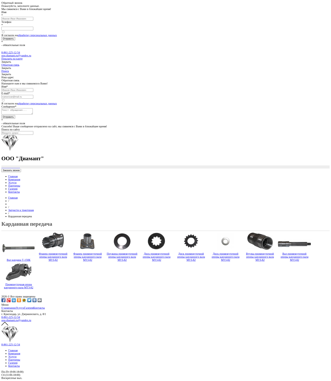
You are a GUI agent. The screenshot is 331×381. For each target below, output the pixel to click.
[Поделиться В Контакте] (34, 300)
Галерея (12, 188)
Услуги (12, 182)
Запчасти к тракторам (21, 210)
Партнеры (14, 185)
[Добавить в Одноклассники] (19, 300)
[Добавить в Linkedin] (14, 300)
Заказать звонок (11, 170)
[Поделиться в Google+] (9, 300)
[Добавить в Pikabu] (24, 300)
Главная (13, 176)
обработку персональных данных (37, 35)
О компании (8, 307)
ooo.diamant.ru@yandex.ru (16, 320)
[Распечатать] (40, 300)
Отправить (8, 38)
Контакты (14, 191)
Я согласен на (29, 35)
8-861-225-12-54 (10, 317)
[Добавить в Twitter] (29, 300)
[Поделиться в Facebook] (3, 300)
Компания (14, 179)
